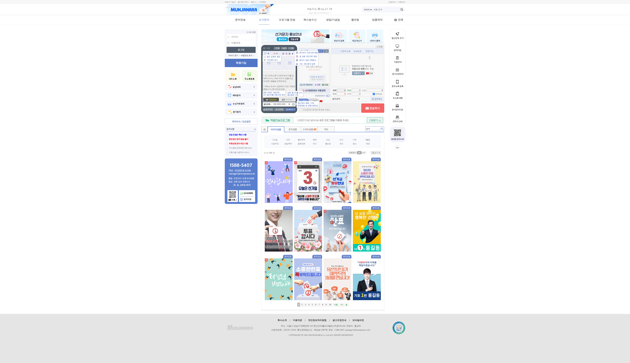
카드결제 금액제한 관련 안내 (240, 148)
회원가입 (241, 62)
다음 (336, 305)
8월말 (368, 140)
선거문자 (264, 19)
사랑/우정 (275, 144)
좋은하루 (301, 140)
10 (330, 305)
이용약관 (297, 320)
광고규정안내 (339, 320)
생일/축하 (288, 144)
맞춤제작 (377, 19)
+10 (341, 305)
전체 (400, 19)
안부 (288, 140)
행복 (314, 140)
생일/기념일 (333, 19)
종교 (354, 144)
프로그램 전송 (287, 19)
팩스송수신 (310, 19)
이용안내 (401, 2)
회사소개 (282, 320)
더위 (354, 140)
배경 (368, 144)
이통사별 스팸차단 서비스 (239, 152)
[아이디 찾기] (234, 55)
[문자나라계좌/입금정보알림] (241, 121)
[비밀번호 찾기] (247, 55)
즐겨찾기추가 (243, 2)
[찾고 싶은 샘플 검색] (381, 129)
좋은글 (328, 144)
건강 (328, 140)
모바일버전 (358, 320)
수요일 (274, 140)
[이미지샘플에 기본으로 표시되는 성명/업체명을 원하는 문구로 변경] (266, 162)
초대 (341, 144)
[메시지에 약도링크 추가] (326, 131)
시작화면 (262, 2)
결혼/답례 (301, 144)
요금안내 (392, 2)
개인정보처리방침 (317, 320)
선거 (341, 140)
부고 (314, 144)
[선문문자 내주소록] (233, 76)
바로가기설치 (230, 2)
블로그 (253, 2)
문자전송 (240, 19)
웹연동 (355, 19)
